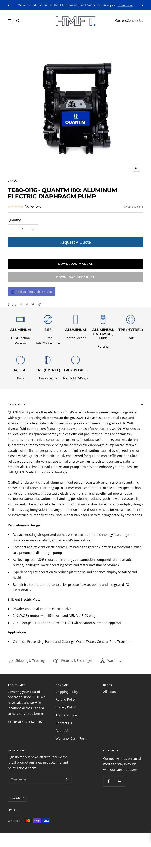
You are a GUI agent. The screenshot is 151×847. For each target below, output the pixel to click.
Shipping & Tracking (30, 660)
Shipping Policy (67, 692)
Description (17, 404)
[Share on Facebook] (21, 304)
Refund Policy (66, 699)
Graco (12, 180)
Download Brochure (75, 277)
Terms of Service (68, 715)
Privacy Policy (66, 707)
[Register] (66, 779)
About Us (62, 730)
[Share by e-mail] (39, 304)
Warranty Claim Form (71, 738)
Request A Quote (75, 242)
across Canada (33, 708)
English (15, 798)
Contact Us (135, 20)
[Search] (18, 21)
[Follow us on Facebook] (108, 781)
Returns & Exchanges (77, 660)
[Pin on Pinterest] (27, 304)
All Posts (109, 692)
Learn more (125, 5)
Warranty (114, 660)
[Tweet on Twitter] (32, 304)
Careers (121, 20)
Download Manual (75, 264)
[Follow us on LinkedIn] (119, 781)
